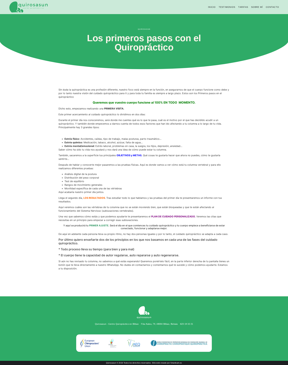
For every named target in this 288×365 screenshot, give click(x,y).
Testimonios (227, 7)
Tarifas (243, 7)
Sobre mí (257, 7)
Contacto (272, 7)
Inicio (212, 7)
